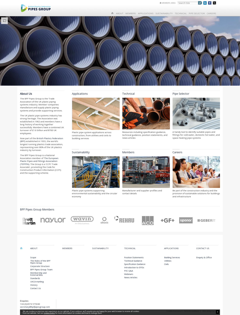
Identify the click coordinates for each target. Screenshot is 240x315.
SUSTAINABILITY (164, 13)
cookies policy (49, 313)
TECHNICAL (181, 13)
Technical (128, 94)
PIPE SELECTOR (197, 13)
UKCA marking (37, 281)
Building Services (172, 257)
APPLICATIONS (145, 13)
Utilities (167, 260)
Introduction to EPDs (134, 267)
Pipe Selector (180, 94)
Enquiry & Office (204, 257)
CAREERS (211, 13)
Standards (35, 278)
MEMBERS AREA (169, 3)
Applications (80, 94)
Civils (166, 264)
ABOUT (119, 13)
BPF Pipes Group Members (37, 209)
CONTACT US (202, 248)
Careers (177, 152)
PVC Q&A (128, 270)
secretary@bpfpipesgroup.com (35, 306)
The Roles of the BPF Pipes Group (40, 261)
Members (128, 152)
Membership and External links (38, 273)
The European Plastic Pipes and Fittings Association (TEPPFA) (39, 161)
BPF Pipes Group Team (41, 269)
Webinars (128, 274)
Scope (33, 257)
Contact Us (35, 288)
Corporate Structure (40, 266)
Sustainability (81, 152)
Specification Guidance (134, 264)
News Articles (130, 277)
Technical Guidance (133, 260)
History (34, 284)
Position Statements (134, 257)
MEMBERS (130, 13)
